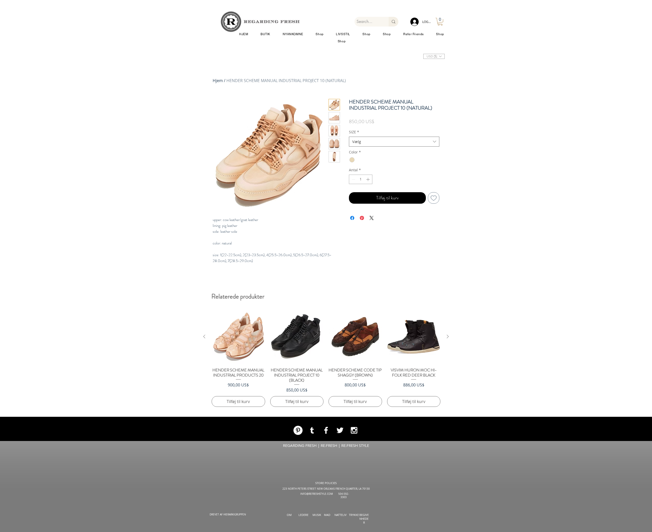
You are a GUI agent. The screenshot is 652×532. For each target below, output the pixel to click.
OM (289, 515)
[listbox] (434, 56)
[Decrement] (353, 203)
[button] (440, 21)
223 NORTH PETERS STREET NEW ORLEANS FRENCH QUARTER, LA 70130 (326, 488)
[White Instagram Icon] (354, 430)
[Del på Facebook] (352, 242)
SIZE (354, 156)
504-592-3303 (343, 495)
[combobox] (394, 166)
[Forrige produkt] (204, 336)
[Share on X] (372, 242)
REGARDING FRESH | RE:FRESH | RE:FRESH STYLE (326, 445)
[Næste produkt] (448, 336)
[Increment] (368, 203)
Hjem (218, 80)
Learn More (421, 130)
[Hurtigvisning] (238, 337)
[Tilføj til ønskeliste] (433, 222)
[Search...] (393, 22)
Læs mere (384, 146)
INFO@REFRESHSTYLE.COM (316, 494)
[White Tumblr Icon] (312, 430)
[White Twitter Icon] (340, 430)
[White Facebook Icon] (326, 430)
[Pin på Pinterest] (362, 242)
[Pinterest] (298, 430)
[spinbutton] (360, 203)
